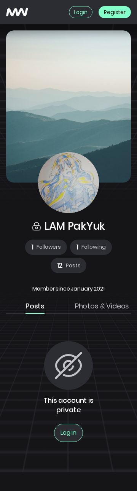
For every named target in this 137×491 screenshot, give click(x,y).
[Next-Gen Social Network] (17, 12)
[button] (46, 247)
